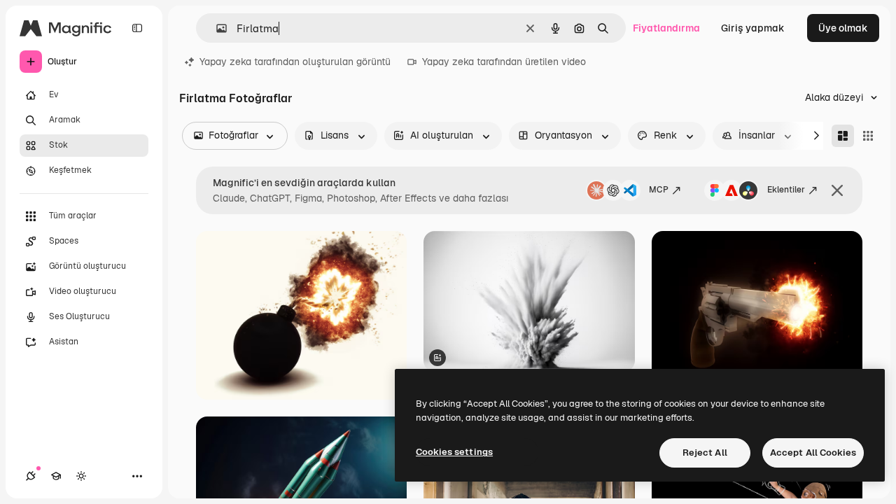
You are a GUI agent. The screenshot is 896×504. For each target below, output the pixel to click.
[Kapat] (837, 190)
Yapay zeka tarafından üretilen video (504, 61)
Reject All (704, 452)
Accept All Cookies (813, 452)
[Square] (868, 136)
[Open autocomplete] (216, 28)
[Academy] (56, 476)
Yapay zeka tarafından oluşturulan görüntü (295, 61)
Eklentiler (786, 189)
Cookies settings (454, 452)
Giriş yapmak (753, 28)
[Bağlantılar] (31, 476)
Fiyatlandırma (666, 28)
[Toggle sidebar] (137, 28)
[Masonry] (843, 136)
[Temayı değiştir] (81, 476)
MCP (658, 189)
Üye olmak (843, 28)
